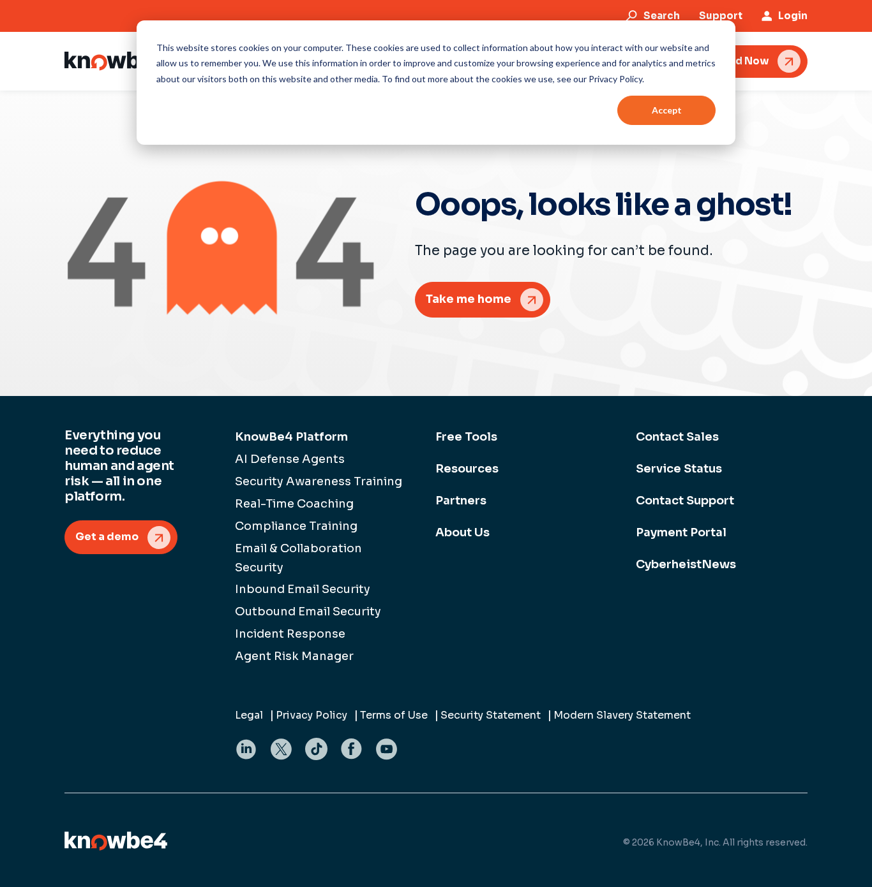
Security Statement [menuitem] (490, 715)
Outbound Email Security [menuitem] (308, 612)
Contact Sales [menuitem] (677, 437)
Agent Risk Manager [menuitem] (294, 656)
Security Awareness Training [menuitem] (318, 481)
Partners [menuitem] (460, 501)
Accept (667, 110)
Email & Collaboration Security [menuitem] (298, 558)
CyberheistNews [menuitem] (686, 564)
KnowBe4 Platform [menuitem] (291, 437)
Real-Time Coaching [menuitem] (294, 504)
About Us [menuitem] (462, 532)
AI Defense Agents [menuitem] (290, 459)
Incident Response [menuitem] (290, 634)
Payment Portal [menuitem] (681, 532)
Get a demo (107, 536)
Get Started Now (725, 61)
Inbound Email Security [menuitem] (302, 589)
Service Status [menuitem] (679, 469)
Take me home (468, 299)
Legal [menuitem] (249, 715)
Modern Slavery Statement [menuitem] (622, 715)
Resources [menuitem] (467, 469)
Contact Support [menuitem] (685, 501)
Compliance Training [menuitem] (296, 526)
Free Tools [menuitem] (466, 437)
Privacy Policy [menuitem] (311, 715)
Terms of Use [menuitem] (394, 715)
